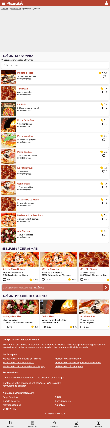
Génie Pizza (23, 183)
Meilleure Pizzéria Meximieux (18, 362)
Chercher (10, 426)
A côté (76, 426)
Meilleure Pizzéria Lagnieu (69, 366)
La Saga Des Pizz (12, 316)
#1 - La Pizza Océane (14, 269)
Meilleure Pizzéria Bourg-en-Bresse (22, 358)
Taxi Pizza (22, 88)
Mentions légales (12, 405)
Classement (54, 426)
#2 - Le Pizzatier (50, 269)
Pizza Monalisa (25, 136)
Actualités (32, 426)
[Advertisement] (55, 31)
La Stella (21, 104)
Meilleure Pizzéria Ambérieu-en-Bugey (24, 366)
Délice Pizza (48, 316)
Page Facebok (10, 397)
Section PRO (9, 408)
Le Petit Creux (25, 167)
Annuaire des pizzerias (15, 3)
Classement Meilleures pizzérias (23, 287)
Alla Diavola (23, 231)
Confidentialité (63, 401)
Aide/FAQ (60, 405)
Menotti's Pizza (25, 72)
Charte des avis (11, 401)
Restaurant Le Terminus (30, 215)
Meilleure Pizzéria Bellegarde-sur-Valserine (78, 362)
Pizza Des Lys (24, 152)
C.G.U (58, 397)
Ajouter (98, 426)
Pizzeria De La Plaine (28, 199)
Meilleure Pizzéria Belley (68, 358)
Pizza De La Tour (26, 120)
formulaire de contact (14, 385)
